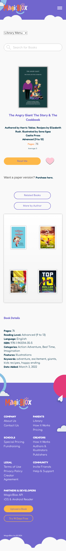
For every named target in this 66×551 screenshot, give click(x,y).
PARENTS (38, 416)
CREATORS (39, 437)
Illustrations (24, 354)
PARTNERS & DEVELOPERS (20, 490)
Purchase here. (44, 177)
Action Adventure (29, 347)
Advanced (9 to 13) (33, 139)
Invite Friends (42, 466)
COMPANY (10, 416)
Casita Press (33, 135)
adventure (23, 359)
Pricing (37, 429)
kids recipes (12, 362)
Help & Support (43, 471)
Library (37, 421)
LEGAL (8, 462)
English (22, 339)
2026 (20, 535)
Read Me (22, 161)
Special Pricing (14, 442)
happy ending (30, 362)
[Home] (15, 8)
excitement (39, 359)
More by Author (32, 206)
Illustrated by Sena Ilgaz (36, 131)
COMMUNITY (40, 462)
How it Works (41, 425)
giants (52, 359)
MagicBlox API (13, 495)
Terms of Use (12, 466)
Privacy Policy (13, 471)
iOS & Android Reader (18, 499)
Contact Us (11, 425)
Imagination (12, 350)
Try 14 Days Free (18, 518)
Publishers (40, 454)
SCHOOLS (9, 437)
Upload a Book (18, 508)
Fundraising (12, 446)
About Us (10, 421)
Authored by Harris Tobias (20, 127)
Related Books (37, 195)
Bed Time (48, 347)
